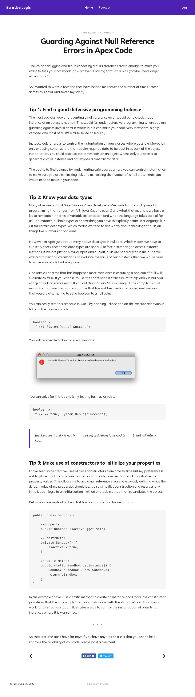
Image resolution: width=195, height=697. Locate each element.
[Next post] (163, 656)
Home (89, 7)
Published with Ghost (97, 683)
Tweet (107, 656)
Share (90, 656)
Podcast (104, 7)
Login (185, 7)
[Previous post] (31, 656)
